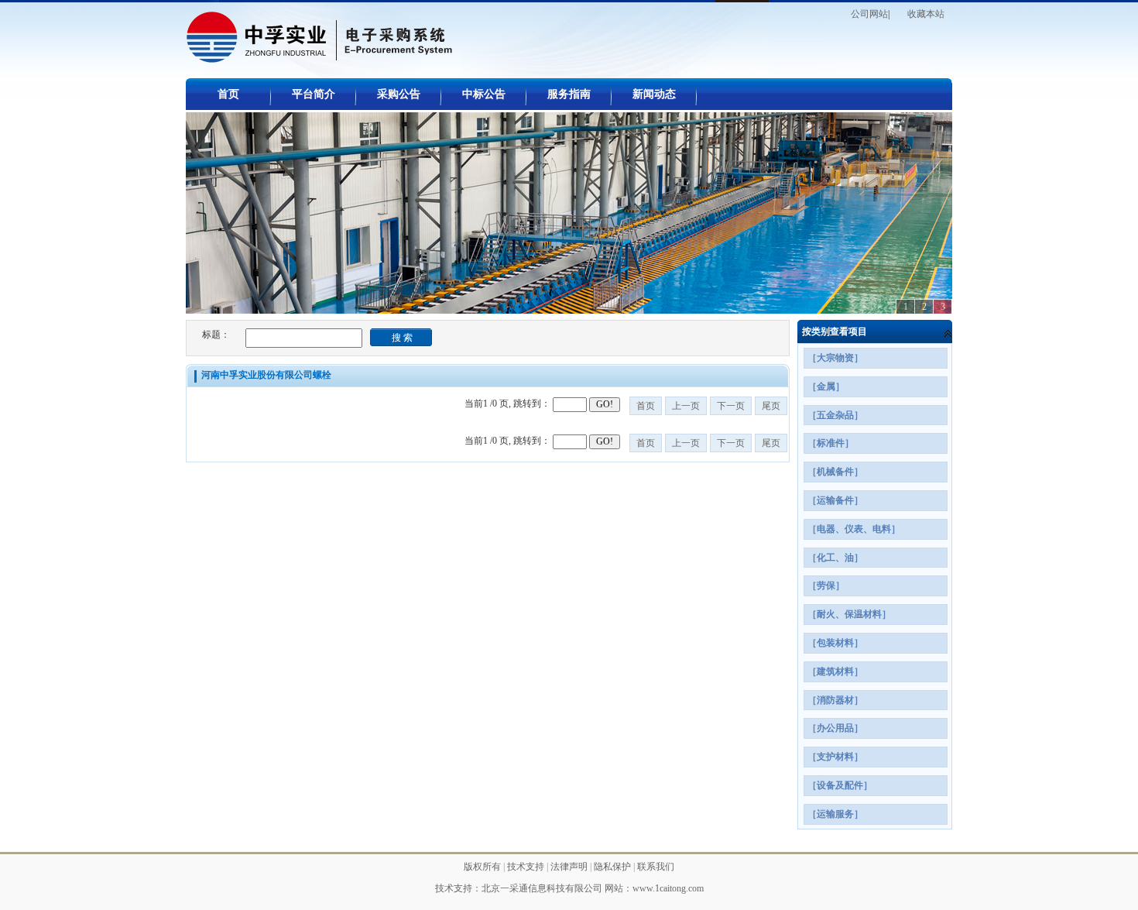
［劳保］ (826, 585)
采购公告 (398, 94)
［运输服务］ (835, 814)
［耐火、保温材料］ (849, 614)
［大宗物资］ (835, 357)
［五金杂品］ (835, 415)
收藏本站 (925, 14)
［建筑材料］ (835, 671)
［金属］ (826, 386)
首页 (228, 94)
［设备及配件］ (839, 785)
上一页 (686, 405)
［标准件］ (830, 443)
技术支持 (527, 866)
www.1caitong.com (668, 888)
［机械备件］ (835, 471)
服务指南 (569, 94)
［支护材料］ (835, 756)
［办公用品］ (835, 728)
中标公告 (484, 94)
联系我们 (655, 866)
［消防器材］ (835, 700)
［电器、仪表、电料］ (853, 529)
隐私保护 (613, 866)
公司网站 (869, 14)
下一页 (731, 405)
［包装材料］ (835, 642)
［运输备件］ (835, 500)
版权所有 (483, 866)
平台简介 (313, 94)
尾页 (771, 405)
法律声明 (570, 866)
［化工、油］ (835, 557)
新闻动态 (654, 94)
